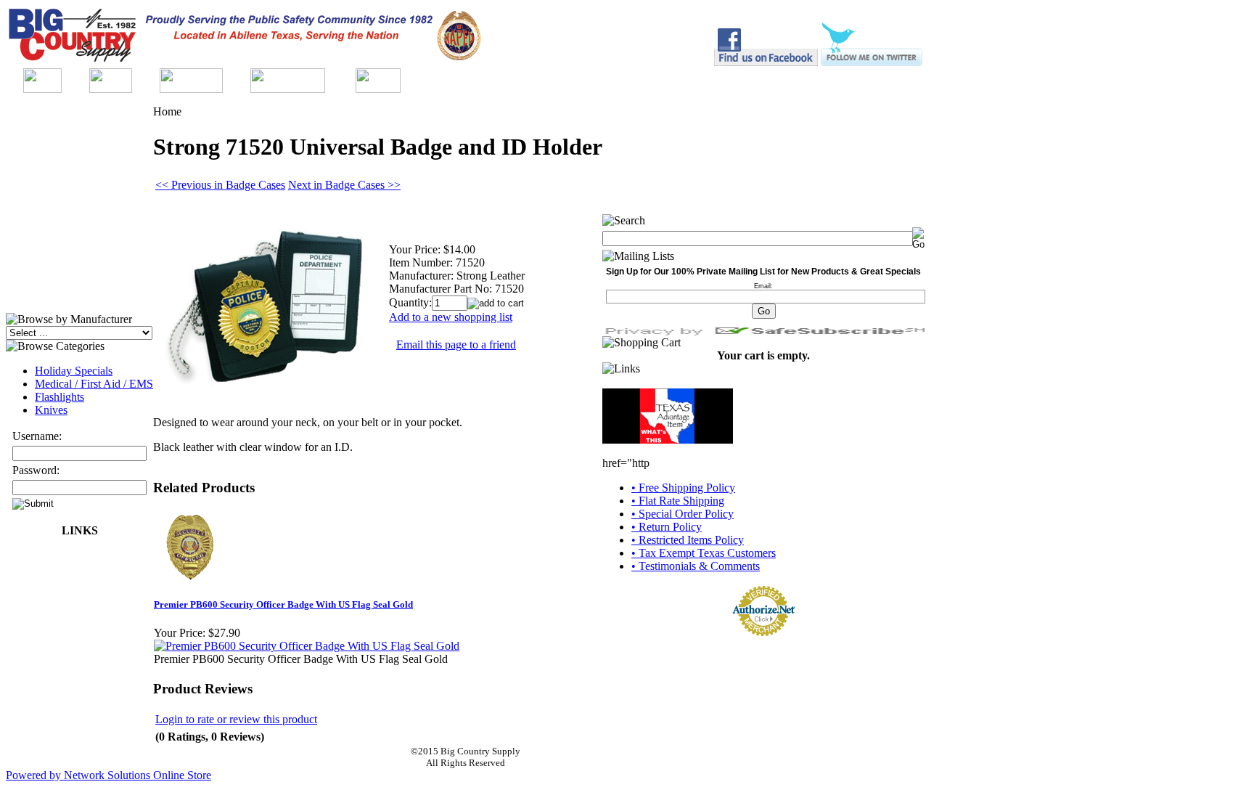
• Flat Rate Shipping (677, 500)
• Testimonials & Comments (695, 566)
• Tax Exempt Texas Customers (703, 553)
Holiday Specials (73, 370)
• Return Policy (666, 527)
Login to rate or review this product (236, 719)
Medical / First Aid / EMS (94, 384)
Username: (37, 436)
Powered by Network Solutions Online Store (108, 775)
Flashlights (59, 397)
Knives (51, 410)
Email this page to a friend (456, 344)
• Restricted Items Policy (687, 540)
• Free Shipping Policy (683, 487)
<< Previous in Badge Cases (220, 185)
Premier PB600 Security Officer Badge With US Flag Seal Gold (283, 604)
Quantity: (410, 302)
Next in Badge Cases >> (344, 185)
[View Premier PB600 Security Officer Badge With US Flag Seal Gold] (306, 646)
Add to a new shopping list (450, 317)
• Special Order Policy (682, 514)
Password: (36, 470)
